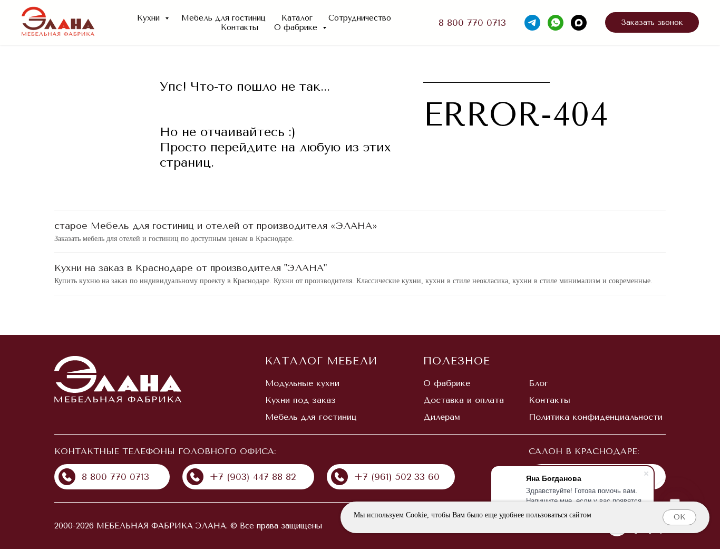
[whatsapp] (555, 23)
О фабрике (297, 27)
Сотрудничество (359, 18)
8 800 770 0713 (472, 22)
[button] (652, 22)
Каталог (297, 18)
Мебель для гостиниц (223, 18)
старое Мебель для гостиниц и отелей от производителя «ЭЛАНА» (215, 226)
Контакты (239, 27)
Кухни (149, 18)
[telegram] (532, 23)
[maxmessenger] (579, 23)
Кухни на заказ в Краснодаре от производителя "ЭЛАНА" (190, 268)
